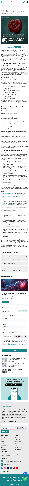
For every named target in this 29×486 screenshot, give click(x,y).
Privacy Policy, (20, 344)
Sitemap (17, 484)
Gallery (16, 437)
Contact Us (3, 439)
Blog (7, 10)
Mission (2, 441)
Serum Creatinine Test (8, 193)
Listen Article (9, 47)
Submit (14, 350)
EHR (2, 447)
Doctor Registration (5, 455)
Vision (2, 443)
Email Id (4, 324)
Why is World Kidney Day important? (9, 256)
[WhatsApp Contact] (25, 479)
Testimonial (17, 445)
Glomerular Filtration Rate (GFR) (10, 196)
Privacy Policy (5, 482)
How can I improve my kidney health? (9, 263)
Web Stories (18, 441)
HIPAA (19, 482)
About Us (3, 437)
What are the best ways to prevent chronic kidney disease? (13, 267)
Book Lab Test (17, 47)
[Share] (23, 47)
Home (2, 10)
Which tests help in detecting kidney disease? (11, 270)
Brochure (17, 451)
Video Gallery (18, 439)
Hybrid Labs (3, 449)
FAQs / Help (18, 453)
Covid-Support (18, 449)
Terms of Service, (12, 344)
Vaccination (17, 454)
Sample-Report (18, 447)
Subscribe (4, 431)
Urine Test (5, 203)
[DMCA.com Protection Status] (5, 471)
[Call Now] (25, 474)
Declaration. (6, 346)
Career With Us (4, 445)
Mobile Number (6, 329)
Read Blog (5, 301)
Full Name (4, 318)
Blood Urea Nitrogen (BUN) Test (10, 200)
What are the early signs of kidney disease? (10, 259)
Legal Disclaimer (13, 482)
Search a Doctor (4, 453)
